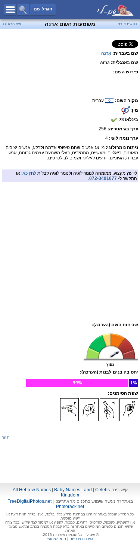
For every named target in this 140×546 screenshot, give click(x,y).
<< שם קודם (128, 24)
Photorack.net (70, 506)
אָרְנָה (106, 53)
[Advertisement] (70, 234)
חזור (6, 437)
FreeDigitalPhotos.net (29, 501)
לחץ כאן (28, 173)
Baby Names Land (73, 489)
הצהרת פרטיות (81, 539)
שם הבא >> (11, 24)
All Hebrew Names (32, 489)
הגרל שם (43, 9)
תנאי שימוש (56, 539)
